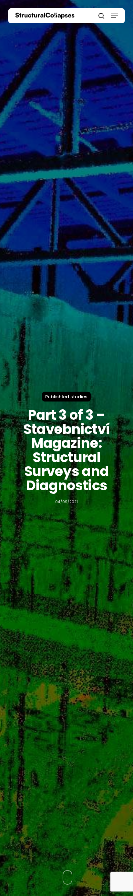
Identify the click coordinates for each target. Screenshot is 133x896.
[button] (114, 16)
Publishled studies (66, 396)
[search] (101, 15)
